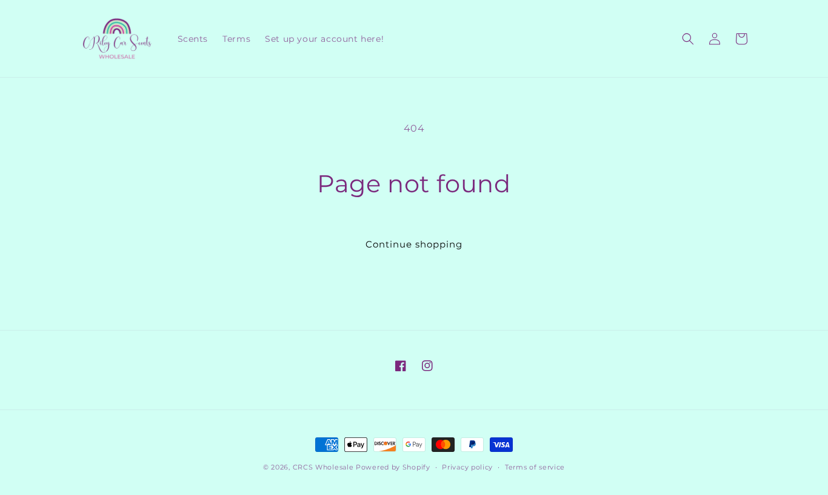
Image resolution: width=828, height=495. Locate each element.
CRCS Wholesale (323, 467)
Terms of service (535, 467)
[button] (688, 38)
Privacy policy (467, 467)
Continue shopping (414, 244)
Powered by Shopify (393, 467)
